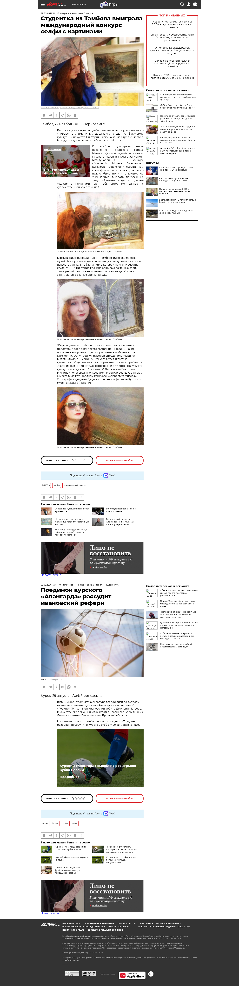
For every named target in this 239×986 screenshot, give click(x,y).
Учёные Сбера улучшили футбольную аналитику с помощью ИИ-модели (67, 870)
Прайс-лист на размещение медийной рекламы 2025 (164, 927)
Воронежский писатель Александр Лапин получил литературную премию (120, 522)
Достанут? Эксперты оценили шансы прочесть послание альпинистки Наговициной (179, 625)
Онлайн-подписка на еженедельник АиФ (83, 927)
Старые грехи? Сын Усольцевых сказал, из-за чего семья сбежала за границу (178, 97)
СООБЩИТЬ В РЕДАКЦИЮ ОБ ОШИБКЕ (105, 930)
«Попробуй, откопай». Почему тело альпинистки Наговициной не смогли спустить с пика (178, 614)
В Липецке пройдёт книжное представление (121, 510)
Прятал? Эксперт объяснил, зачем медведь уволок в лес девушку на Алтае (177, 604)
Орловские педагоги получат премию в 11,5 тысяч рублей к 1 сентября (172, 63)
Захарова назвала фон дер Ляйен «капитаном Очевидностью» (176, 169)
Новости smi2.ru (51, 575)
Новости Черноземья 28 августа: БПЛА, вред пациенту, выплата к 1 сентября (172, 24)
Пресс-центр (146, 923)
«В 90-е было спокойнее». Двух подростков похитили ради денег (177, 106)
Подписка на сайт (127, 923)
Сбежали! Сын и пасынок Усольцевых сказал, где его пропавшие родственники (179, 593)
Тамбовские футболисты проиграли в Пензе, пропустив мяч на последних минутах (122, 849)
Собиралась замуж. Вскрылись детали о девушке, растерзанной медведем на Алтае (177, 636)
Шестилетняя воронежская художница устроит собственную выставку (72, 522)
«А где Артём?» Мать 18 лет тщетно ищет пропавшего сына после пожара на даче (177, 151)
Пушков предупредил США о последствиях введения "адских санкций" (175, 191)
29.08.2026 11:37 (48, 585)
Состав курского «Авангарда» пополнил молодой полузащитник (121, 860)
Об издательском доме (168, 923)
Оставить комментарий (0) (119, 460)
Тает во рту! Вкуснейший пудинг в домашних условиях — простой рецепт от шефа (177, 129)
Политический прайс (73, 930)
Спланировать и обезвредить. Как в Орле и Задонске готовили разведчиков (172, 37)
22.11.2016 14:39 (48, 13)
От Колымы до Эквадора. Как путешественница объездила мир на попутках (172, 50)
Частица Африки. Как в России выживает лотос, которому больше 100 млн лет (178, 140)
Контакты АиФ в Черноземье (99, 923)
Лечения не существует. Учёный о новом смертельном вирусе (177, 645)
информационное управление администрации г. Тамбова (70, 107)
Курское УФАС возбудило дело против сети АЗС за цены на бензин (172, 76)
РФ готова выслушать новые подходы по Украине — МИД (173, 179)
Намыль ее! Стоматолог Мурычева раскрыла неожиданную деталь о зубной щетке (177, 118)
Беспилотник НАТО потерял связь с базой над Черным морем (177, 201)
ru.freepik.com (56, 679)
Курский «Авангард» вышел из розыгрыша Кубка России (98, 768)
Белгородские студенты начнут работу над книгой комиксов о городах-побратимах (71, 532)
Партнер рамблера (107, 974)
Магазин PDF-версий (118, 927)
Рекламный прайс (71, 923)
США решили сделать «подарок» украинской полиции (176, 212)
